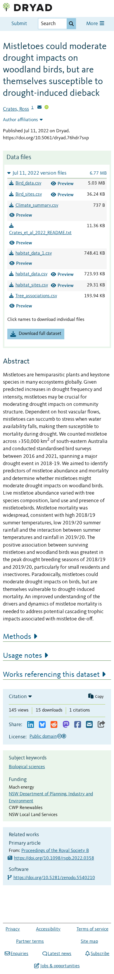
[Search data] (71, 23)
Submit (19, 23)
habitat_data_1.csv (33, 253)
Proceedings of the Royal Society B (55, 850)
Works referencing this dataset (51, 675)
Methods (17, 637)
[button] (57, 173)
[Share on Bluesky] (42, 725)
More (92, 23)
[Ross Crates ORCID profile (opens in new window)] (46, 107)
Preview (66, 183)
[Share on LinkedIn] (30, 725)
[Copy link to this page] (101, 725)
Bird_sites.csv (28, 194)
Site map (89, 941)
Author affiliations (20, 120)
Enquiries (19, 954)
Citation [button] (18, 696)
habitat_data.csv (31, 274)
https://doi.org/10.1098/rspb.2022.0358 (54, 858)
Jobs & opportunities (60, 966)
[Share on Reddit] (54, 725)
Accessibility (48, 929)
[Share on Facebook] (77, 725)
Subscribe (100, 954)
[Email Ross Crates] (39, 107)
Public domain (43, 736)
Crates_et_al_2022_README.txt (40, 233)
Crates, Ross (16, 109)
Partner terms (30, 941)
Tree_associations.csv (36, 296)
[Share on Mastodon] (66, 725)
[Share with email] (89, 725)
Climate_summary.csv (36, 205)
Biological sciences (27, 767)
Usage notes (22, 656)
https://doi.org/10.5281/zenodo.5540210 (54, 878)
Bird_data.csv (28, 183)
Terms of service (92, 929)
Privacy (13, 929)
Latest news (59, 954)
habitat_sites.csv (31, 285)
